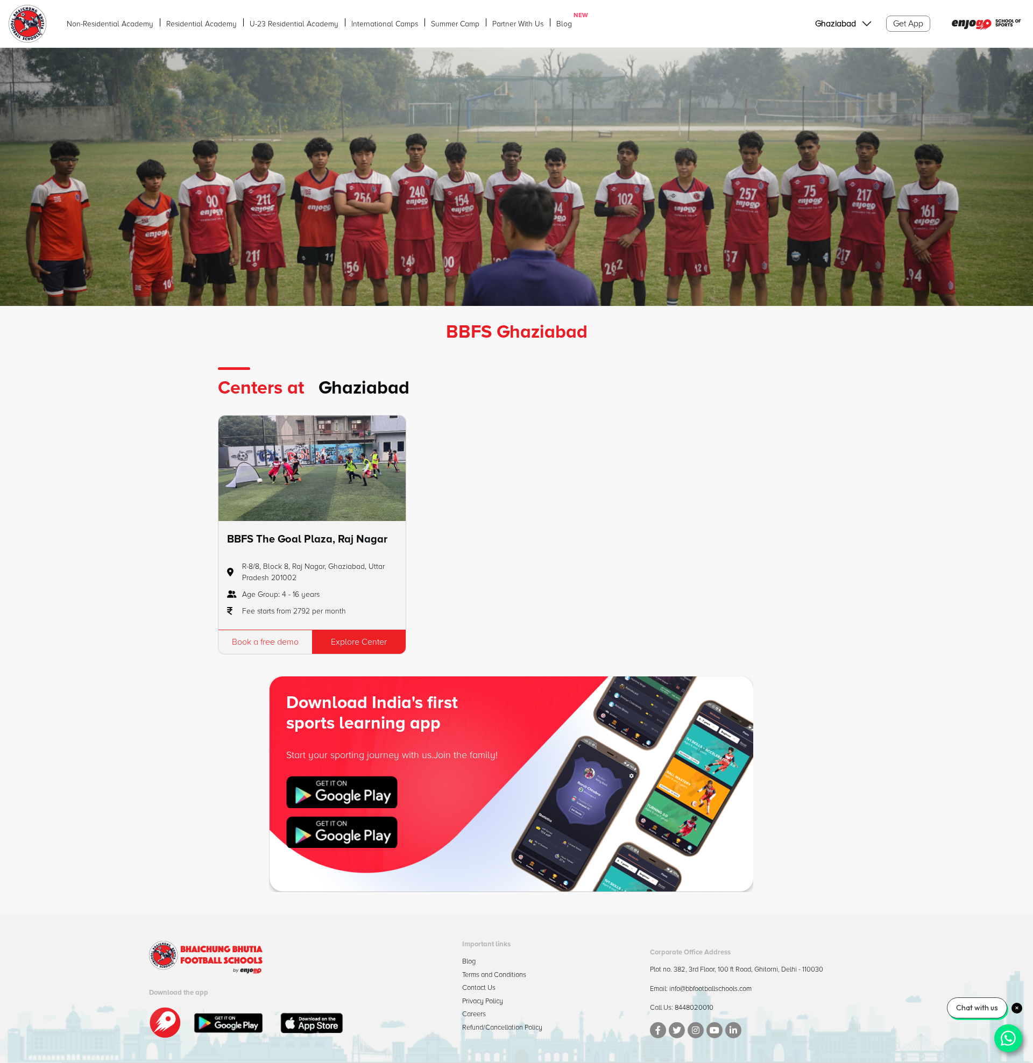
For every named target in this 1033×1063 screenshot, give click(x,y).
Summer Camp (455, 23)
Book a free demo (265, 642)
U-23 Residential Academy (294, 23)
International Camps (384, 23)
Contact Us (479, 987)
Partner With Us (517, 23)
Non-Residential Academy (110, 23)
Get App (908, 23)
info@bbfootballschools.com (710, 988)
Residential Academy (201, 23)
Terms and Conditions (494, 975)
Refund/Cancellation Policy (502, 1027)
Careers (474, 1014)
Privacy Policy (482, 1001)
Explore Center (359, 642)
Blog (564, 23)
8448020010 (694, 1007)
